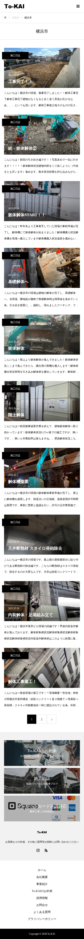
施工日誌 (15, 55)
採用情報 (42, 898)
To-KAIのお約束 (42, 891)
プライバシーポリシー (42, 919)
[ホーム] (5, 17)
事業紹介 (42, 884)
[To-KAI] (38, 6)
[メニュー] (78, 6)
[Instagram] (38, 850)
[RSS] (46, 850)
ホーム (42, 870)
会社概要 (42, 877)
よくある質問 (42, 912)
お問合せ (42, 905)
